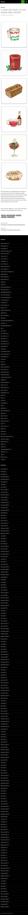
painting (3, 7)
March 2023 (3, 520)
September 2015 (4, 726)
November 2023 (4, 505)
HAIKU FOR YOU (4, 310)
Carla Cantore (4, 258)
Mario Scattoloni (4, 372)
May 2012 (3, 824)
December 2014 (4, 749)
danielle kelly (4, 274)
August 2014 (3, 760)
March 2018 (3, 651)
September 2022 (4, 533)
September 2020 (4, 574)
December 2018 (4, 628)
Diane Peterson (4, 279)
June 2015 (3, 734)
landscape (3, 348)
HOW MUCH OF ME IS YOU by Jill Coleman (10, 229)
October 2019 (4, 602)
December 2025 (4, 476)
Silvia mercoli (4, 426)
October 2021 (4, 556)
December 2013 (4, 780)
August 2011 (3, 847)
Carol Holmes (4, 264)
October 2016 (4, 693)
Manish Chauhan (4, 367)
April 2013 (3, 798)
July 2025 (3, 484)
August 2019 (3, 608)
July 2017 (3, 669)
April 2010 (3, 888)
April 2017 (3, 677)
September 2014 (4, 757)
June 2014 (3, 765)
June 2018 (3, 644)
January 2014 (4, 778)
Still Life (2, 444)
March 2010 (3, 891)
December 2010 (4, 868)
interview (3, 323)
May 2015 (3, 736)
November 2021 (4, 554)
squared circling (4, 439)
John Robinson (4, 341)
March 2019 (3, 621)
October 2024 (4, 497)
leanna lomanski (4, 354)
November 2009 (4, 901)
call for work (3, 256)
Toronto (4, 217)
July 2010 (3, 881)
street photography (5, 449)
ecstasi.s (2, 284)
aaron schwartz (4, 243)
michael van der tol (5, 377)
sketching (3, 431)
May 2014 (3, 767)
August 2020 (3, 577)
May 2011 (3, 855)
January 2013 (4, 803)
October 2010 (4, 873)
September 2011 (4, 845)
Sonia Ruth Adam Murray (6, 436)
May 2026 (3, 471)
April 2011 (3, 857)
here (21, 210)
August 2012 (3, 816)
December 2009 (4, 899)
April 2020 (3, 587)
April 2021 (3, 561)
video (2, 454)
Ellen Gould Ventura (5, 287)
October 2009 (4, 904)
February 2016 (4, 713)
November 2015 (4, 721)
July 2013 (3, 790)
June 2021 (3, 559)
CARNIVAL (3, 261)
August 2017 (3, 667)
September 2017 (4, 664)
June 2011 (3, 852)
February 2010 (4, 893)
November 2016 (4, 690)
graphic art (3, 307)
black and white (4, 253)
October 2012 (4, 811)
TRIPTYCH (3, 451)
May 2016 (3, 705)
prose (2, 405)
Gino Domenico (4, 305)
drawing (2, 282)
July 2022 (3, 536)
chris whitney (4, 269)
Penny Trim (3, 385)
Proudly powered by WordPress (7, 913)
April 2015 (3, 739)
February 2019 (4, 623)
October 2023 (4, 507)
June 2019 (3, 613)
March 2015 (3, 742)
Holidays (3, 318)
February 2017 (4, 682)
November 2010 (4, 870)
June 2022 (3, 538)
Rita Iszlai (3, 413)
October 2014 (4, 754)
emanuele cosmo (4, 289)
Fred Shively (3, 302)
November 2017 (4, 662)
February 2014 (4, 775)
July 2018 (3, 641)
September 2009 (4, 906)
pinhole (2, 395)
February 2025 (4, 489)
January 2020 (4, 595)
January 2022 (4, 548)
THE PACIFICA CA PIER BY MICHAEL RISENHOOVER (13, 224)
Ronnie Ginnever (4, 421)
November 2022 (4, 530)
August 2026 (3, 469)
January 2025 (4, 492)
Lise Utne (3, 359)
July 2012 (3, 819)
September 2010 (4, 875)
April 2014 (3, 770)
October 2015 (4, 724)
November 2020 (4, 569)
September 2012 (4, 814)
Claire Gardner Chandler (6, 271)
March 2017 (3, 680)
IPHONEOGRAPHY (5, 325)
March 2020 (3, 590)
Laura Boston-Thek (5, 351)
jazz (1, 328)
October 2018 (4, 633)
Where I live (3, 457)
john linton (3, 338)
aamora (3, 2)
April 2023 (3, 518)
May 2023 (3, 515)
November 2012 (4, 808)
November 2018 (4, 631)
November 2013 (4, 783)
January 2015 (4, 747)
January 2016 (4, 716)
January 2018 (4, 657)
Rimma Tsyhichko (5, 410)
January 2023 (4, 525)
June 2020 (3, 582)
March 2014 (3, 772)
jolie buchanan (4, 343)
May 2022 (3, 541)
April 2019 (3, 618)
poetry (2, 397)
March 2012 (3, 829)
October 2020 (4, 572)
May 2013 (3, 796)
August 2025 (3, 481)
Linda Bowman (4, 356)
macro (2, 361)
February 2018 (4, 654)
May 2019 (3, 615)
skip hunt (3, 433)
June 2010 (3, 883)
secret (2, 423)
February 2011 (4, 863)
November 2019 (4, 600)
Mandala (3, 364)
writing (2, 459)
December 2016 (4, 687)
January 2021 (4, 564)
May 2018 (3, 646)
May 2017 (3, 675)
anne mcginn (3, 248)
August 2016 (3, 698)
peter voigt (3, 390)
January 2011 (4, 865)
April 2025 (3, 487)
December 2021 (4, 551)
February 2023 (4, 523)
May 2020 (3, 584)
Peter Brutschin (4, 387)
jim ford (2, 330)
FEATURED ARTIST (5, 292)
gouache (19, 215)
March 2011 (3, 860)
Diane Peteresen (4, 276)
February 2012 (4, 832)
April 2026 (3, 474)
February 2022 (4, 546)
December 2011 (4, 837)
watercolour (11, 217)
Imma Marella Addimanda (6, 320)
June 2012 (3, 821)
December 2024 (4, 494)
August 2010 (3, 878)
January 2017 (4, 685)
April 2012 (3, 827)
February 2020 (4, 592)
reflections (3, 408)
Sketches (3, 428)
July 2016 (3, 700)
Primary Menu (26, 1)
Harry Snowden (4, 315)
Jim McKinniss (4, 333)
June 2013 (3, 793)
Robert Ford (3, 415)
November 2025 (4, 479)
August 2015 (3, 729)
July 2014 (3, 762)
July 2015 (3, 731)
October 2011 (4, 842)
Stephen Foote (4, 441)
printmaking (3, 403)
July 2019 (3, 610)
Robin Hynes (3, 418)
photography (3, 392)
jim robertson (4, 336)
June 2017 (3, 672)
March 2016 (3, 711)
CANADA (3, 215)
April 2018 (3, 649)
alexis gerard (3, 245)
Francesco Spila (4, 300)
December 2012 (4, 806)
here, (13, 208)
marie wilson (3, 369)
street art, (3, 446)
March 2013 (3, 801)
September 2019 (4, 605)
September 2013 (4, 785)
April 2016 (3, 708)
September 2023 (4, 510)
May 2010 (3, 886)
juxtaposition (4, 346)
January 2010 (4, 896)
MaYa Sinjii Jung (4, 374)
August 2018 (3, 639)
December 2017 (4, 659)
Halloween (3, 312)
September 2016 (4, 695)
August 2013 (3, 788)
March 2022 (3, 543)
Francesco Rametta (5, 297)
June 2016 (3, 703)
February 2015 (4, 744)
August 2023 (3, 512)
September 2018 (4, 636)
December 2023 (4, 502)
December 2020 (4, 566)
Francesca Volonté (5, 294)
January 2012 (4, 834)
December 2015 (4, 718)
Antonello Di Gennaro (6, 251)
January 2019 (4, 626)
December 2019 (4, 597)
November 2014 (4, 752)
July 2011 (3, 850)
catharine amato (4, 266)
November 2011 (4, 839)
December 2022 (4, 528)
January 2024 (4, 499)
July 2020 (3, 579)
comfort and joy (11, 215)
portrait (2, 400)
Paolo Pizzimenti (4, 382)
